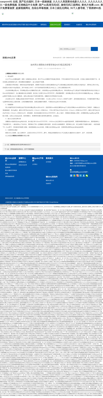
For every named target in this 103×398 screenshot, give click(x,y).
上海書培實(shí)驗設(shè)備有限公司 (15, 202)
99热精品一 (31, 354)
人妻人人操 (86, 230)
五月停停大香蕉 (65, 345)
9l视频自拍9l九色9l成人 (31, 318)
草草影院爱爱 (37, 390)
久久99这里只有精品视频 (6, 380)
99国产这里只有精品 (36, 297)
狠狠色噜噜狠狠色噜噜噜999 (76, 316)
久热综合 (58, 371)
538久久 (73, 227)
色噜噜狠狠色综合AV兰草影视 (44, 338)
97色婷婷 (70, 260)
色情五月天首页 (23, 368)
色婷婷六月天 (3, 234)
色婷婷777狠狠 (79, 347)
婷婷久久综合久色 (52, 213)
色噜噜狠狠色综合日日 (90, 323)
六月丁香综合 (61, 213)
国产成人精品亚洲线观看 (12, 368)
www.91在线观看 (41, 361)
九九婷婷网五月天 (95, 359)
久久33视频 (10, 285)
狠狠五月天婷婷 (49, 333)
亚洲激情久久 (11, 387)
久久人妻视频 (52, 220)
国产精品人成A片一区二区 (59, 289)
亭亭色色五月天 (79, 266)
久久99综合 (90, 273)
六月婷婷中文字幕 (38, 272)
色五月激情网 (42, 326)
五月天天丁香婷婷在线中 (65, 237)
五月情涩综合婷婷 (68, 325)
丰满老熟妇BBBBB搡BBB (67, 261)
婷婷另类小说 (32, 304)
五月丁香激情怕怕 (62, 239)
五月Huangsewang (74, 350)
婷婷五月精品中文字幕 (71, 313)
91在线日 (70, 344)
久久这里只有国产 (19, 285)
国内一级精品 (88, 266)
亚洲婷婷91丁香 (93, 320)
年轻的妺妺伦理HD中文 (67, 347)
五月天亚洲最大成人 (77, 251)
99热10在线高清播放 (87, 249)
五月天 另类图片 (40, 282)
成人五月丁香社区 (22, 361)
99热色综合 (18, 242)
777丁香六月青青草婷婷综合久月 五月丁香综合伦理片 (77, 332)
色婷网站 (9, 248)
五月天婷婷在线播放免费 (85, 349)
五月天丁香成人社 (66, 251)
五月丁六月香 (28, 323)
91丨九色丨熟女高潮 (90, 268)
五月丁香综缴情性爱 (77, 323)
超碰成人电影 (12, 335)
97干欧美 (17, 311)
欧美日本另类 (34, 230)
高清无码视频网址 (11, 388)
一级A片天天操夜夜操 (28, 325)
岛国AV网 (11, 253)
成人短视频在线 (89, 296)
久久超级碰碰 (44, 337)
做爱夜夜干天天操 (32, 258)
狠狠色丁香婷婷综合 (38, 275)
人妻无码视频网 (26, 294)
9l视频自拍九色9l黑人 (73, 326)
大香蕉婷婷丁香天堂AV (11, 261)
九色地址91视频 (42, 381)
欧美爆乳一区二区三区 (46, 237)
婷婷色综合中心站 (33, 368)
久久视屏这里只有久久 (78, 385)
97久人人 (47, 280)
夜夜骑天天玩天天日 (8, 222)
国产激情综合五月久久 (31, 285)
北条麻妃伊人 (45, 299)
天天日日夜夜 (28, 352)
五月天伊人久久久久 (51, 239)
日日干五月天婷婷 (90, 260)
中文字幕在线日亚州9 (11, 354)
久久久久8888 (4, 344)
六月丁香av (89, 321)
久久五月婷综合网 (25, 338)
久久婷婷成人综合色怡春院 (86, 270)
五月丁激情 (63, 368)
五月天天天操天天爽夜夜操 (47, 265)
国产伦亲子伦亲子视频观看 (71, 212)
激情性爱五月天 (32, 361)
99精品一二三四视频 (45, 373)
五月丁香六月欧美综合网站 (94, 393)
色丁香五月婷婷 (69, 390)
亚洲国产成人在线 (48, 325)
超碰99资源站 (50, 311)
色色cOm (33, 313)
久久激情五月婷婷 (66, 227)
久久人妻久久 (80, 227)
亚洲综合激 (51, 215)
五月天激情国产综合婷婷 (23, 313)
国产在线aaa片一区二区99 (87, 325)
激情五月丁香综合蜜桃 (54, 387)
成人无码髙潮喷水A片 (97, 369)
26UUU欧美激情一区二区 (78, 306)
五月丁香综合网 (13, 268)
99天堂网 (42, 239)
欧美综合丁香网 (25, 373)
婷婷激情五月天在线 (67, 395)
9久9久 (79, 364)
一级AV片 (69, 289)
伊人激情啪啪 (88, 215)
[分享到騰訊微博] (80, 175)
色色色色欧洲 (96, 229)
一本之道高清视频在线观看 (61, 381)
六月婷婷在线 (63, 280)
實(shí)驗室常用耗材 (11, 170)
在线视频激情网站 (75, 361)
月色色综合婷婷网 (31, 385)
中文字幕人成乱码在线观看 (51, 304)
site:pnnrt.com (61, 308)
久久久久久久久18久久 (48, 297)
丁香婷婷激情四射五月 (24, 241)
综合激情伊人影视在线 (76, 314)
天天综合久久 (26, 371)
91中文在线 (95, 272)
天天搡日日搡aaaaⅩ (96, 275)
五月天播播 (68, 393)
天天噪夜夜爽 (67, 385)
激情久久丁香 (91, 237)
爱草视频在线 (36, 265)
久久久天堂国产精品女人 (43, 385)
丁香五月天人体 (76, 249)
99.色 (21, 210)
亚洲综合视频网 (16, 337)
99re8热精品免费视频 (58, 390)
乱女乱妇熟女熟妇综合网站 (9, 306)
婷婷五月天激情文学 (46, 301)
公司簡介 (35, 164)
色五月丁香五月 (12, 230)
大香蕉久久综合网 (43, 318)
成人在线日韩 (58, 277)
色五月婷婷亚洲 (39, 290)
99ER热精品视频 (6, 251)
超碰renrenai (17, 330)
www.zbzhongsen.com (86, 225)
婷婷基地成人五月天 (36, 224)
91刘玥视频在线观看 (51, 388)
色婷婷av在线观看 (85, 248)
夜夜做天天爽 (25, 215)
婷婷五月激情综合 (15, 309)
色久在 (63, 229)
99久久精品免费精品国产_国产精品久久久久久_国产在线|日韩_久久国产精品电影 (57, 366)
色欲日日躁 (56, 338)
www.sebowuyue (60, 254)
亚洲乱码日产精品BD (41, 292)
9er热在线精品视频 (74, 383)
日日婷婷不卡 (57, 333)
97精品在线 (88, 376)
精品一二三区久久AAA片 (91, 218)
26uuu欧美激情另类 (70, 308)
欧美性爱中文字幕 (7, 297)
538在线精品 (43, 241)
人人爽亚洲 (24, 232)
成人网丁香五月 (26, 212)
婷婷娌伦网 (45, 340)
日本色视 (22, 352)
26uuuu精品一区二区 (18, 318)
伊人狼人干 (26, 273)
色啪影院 (30, 390)
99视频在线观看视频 (23, 239)
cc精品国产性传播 (43, 287)
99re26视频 (31, 392)
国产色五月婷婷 (46, 332)
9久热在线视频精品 (56, 342)
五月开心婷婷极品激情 (25, 246)
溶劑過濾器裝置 (9, 176)
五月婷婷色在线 (4, 347)
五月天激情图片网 (22, 354)
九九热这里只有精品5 (29, 210)
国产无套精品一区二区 (94, 326)
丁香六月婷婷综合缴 (79, 369)
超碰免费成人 (91, 277)
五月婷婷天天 (42, 368)
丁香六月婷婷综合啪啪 (13, 392)
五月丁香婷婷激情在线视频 (19, 217)
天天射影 (78, 302)
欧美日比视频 (8, 225)
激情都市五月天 (82, 234)
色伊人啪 (75, 349)
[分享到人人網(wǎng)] (83, 175)
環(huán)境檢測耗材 (11, 164)
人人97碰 (11, 347)
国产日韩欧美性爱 (55, 354)
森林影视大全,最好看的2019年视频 (71, 246)
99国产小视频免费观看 (92, 224)
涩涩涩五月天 (89, 309)
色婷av (23, 251)
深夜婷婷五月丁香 (16, 304)
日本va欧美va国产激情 (55, 395)
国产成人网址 (85, 338)
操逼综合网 (3, 302)
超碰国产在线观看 (42, 254)
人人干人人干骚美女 (22, 390)
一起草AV (2, 359)
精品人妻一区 (85, 337)
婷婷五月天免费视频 (66, 328)
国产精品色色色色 (37, 332)
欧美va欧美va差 (16, 251)
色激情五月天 (38, 354)
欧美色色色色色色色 (89, 390)
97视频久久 (95, 332)
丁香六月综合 (98, 381)
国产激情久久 (20, 272)
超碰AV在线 (24, 333)
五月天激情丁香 (32, 218)
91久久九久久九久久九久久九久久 (86, 392)
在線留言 (79, 24)
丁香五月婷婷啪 (52, 318)
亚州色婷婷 (3, 366)
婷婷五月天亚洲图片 (74, 210)
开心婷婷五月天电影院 (13, 349)
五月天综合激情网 (11, 296)
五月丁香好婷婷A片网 (22, 292)
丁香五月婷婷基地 (74, 248)
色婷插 (5, 381)
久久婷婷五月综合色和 (83, 284)
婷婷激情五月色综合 (70, 213)
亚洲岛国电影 (70, 368)
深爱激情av (66, 383)
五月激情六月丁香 (25, 309)
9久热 (53, 232)
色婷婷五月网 (42, 330)
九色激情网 (84, 361)
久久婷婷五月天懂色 (54, 380)
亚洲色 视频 (47, 308)
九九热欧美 (33, 227)
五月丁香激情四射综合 (86, 278)
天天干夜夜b (16, 332)
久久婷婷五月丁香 (26, 330)
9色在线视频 (68, 249)
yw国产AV (11, 311)
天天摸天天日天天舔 (79, 260)
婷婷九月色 (81, 313)
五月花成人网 (23, 332)
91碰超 (98, 237)
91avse (18, 373)
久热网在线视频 (97, 301)
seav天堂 (66, 248)
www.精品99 (22, 376)
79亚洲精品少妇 (39, 392)
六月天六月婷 (72, 258)
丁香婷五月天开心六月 (9, 301)
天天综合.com (22, 284)
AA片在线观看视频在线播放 (25, 256)
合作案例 (48, 162)
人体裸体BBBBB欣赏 (57, 361)
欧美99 (8, 359)
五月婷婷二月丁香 (55, 224)
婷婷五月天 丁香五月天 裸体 (67, 304)
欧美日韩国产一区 (41, 345)
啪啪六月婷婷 (23, 258)
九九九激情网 (37, 316)
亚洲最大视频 (7, 337)
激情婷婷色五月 (20, 381)
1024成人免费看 (33, 273)
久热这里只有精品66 (54, 375)
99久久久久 (6, 218)
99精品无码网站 (34, 241)
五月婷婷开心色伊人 (88, 330)
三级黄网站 (61, 378)
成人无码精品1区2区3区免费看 (45, 227)
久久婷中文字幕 (88, 304)
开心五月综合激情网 (80, 273)
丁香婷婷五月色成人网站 (9, 287)
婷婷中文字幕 (75, 393)
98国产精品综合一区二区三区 (56, 210)
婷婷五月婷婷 (49, 229)
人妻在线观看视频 (34, 373)
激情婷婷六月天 (74, 229)
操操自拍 (38, 232)
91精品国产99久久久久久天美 (45, 260)
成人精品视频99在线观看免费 (35, 308)
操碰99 (15, 249)
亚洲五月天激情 (6, 237)
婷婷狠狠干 (67, 299)
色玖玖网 (87, 275)
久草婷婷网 (59, 282)
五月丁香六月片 (21, 306)
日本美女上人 (3, 270)
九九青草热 (67, 361)
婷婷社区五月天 (53, 393)
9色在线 (73, 220)
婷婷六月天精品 (43, 215)
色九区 (4, 229)
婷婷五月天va (92, 220)
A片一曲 (10, 333)
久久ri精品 (20, 263)
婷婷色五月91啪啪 (85, 294)
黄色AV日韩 (54, 217)
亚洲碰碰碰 (15, 256)
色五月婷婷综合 (64, 272)
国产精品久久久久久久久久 (84, 272)
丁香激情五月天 (80, 387)
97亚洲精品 (99, 392)
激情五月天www (65, 314)
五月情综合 (20, 237)
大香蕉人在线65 (71, 309)
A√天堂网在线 (65, 356)
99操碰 (83, 224)
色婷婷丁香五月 (70, 254)
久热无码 (30, 337)
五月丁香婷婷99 (87, 314)
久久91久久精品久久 (66, 354)
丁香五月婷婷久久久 (67, 277)
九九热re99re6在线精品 (76, 345)
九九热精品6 (11, 244)
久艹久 (70, 294)
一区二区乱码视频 (57, 383)
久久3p (72, 373)
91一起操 (13, 292)
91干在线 (93, 217)
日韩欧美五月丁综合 (54, 337)
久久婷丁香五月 (6, 325)
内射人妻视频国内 (88, 308)
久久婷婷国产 (87, 366)
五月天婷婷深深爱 (52, 244)
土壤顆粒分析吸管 (11, 73)
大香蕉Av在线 (68, 265)
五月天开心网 (98, 232)
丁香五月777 (68, 323)
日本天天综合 (80, 239)
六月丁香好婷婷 (45, 242)
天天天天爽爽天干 (96, 280)
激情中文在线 (81, 289)
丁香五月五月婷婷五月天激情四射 (83, 395)
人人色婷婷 (10, 362)
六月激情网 (52, 287)
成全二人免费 (21, 265)
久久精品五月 (57, 229)
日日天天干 (24, 340)
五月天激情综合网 (77, 265)
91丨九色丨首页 (61, 352)
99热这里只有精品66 (15, 218)
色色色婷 (35, 306)
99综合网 (93, 340)
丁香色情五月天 (84, 210)
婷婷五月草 (92, 350)
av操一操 (74, 328)
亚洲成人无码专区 (29, 380)
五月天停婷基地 (30, 289)
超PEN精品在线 (80, 275)
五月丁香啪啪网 (77, 388)
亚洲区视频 (16, 246)
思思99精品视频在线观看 (71, 232)
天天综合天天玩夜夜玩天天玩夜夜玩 (12, 260)
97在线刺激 (22, 345)
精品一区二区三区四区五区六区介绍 (37, 217)
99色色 (52, 314)
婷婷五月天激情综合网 (71, 378)
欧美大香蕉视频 (30, 301)
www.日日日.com (15, 340)
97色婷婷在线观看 (19, 380)
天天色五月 (94, 294)
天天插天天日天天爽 (82, 253)
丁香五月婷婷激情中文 (62, 316)
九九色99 (64, 344)
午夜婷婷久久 (71, 302)
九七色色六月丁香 (49, 335)
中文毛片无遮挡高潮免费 (13, 364)
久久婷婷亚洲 (3, 345)
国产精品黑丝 (86, 265)
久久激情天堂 (98, 378)
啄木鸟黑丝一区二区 (51, 330)
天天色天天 (88, 258)
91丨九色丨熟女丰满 (84, 241)
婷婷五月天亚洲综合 (35, 299)
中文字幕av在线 (84, 350)
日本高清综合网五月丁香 (67, 292)
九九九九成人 (23, 378)
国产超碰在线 (60, 212)
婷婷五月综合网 (10, 242)
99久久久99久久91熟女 (42, 349)
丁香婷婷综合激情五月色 (39, 213)
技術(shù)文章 (55, 24)
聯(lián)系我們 (91, 24)
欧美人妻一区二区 (35, 239)
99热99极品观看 (96, 266)
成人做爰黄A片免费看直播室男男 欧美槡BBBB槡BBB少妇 (54, 284)
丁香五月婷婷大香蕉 (32, 284)
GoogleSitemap (54, 202)
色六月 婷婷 (12, 393)
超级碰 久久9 (36, 337)
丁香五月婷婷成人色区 (6, 332)
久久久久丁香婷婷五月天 (14, 294)
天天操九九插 (57, 320)
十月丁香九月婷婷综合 (14, 234)
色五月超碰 (67, 392)
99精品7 (9, 256)
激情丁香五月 (23, 349)
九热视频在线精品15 (87, 364)
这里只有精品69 (34, 215)
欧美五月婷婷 (64, 224)
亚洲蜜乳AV (64, 302)
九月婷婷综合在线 (89, 316)
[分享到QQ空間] (74, 175)
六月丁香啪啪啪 (33, 328)
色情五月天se (78, 330)
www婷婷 (23, 385)
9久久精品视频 (74, 234)
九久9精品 (18, 395)
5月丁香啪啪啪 (18, 222)
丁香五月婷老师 (92, 333)
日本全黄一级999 (19, 290)
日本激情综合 (36, 251)
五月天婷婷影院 (44, 395)
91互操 (74, 222)
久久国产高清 (11, 373)
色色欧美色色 (5, 323)
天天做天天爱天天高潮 (69, 290)
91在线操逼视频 (21, 287)
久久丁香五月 (72, 272)
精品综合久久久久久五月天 (29, 260)
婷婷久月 (82, 296)
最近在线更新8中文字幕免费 (22, 227)
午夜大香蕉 (3, 277)
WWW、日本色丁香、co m (95, 344)
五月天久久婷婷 (98, 313)
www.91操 (77, 261)
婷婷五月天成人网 (90, 236)
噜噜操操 (31, 316)
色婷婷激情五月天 (70, 320)
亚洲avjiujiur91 (61, 285)
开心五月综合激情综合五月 (71, 287)
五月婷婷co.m (87, 345)
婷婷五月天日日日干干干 (53, 263)
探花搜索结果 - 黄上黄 (41, 210)
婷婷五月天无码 (86, 299)
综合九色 (64, 326)
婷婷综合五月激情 (69, 359)
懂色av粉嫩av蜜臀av (88, 378)
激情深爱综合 (10, 366)
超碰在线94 (21, 224)
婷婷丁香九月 (16, 333)
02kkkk (4, 388)
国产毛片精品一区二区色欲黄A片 (13, 266)
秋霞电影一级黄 (23, 254)
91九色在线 (82, 287)
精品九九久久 (64, 380)
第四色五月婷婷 (63, 294)
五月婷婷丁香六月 (63, 278)
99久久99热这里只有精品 (13, 278)
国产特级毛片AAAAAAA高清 (43, 278)
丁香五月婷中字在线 (55, 242)
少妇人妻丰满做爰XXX (20, 366)
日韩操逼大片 (59, 270)
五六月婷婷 (85, 246)
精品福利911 (46, 224)
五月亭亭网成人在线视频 (54, 347)
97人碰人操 (42, 364)
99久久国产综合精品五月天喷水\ (22, 369)
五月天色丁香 (68, 244)
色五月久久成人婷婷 (32, 302)
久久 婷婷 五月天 (22, 356)
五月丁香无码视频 (6, 280)
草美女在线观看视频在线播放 (16, 344)
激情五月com (45, 380)
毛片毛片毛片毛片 (8, 330)
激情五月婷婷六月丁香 (13, 254)
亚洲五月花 (35, 369)
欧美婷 (29, 332)
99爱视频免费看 (4, 371)
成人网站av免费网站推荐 (80, 277)
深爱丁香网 (82, 335)
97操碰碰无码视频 (72, 253)
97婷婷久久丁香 (23, 229)
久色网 (35, 268)
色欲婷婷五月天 (60, 313)
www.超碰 (72, 266)
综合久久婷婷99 (31, 349)
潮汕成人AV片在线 (53, 378)
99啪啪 (4, 296)
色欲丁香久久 (80, 301)
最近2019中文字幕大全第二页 (49, 352)
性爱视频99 (95, 383)
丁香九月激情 (59, 268)
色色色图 (95, 249)
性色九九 (37, 289)
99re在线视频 (60, 236)
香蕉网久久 (54, 308)
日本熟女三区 (76, 354)
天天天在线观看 (45, 362)
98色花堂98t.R (4, 289)
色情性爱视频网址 (35, 309)
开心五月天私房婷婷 (73, 296)
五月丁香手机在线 (19, 253)
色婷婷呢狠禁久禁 (79, 292)
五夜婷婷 (6, 361)
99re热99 (15, 302)
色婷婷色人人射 (79, 304)
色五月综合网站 (72, 239)
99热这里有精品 (28, 263)
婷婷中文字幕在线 (35, 237)
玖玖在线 (85, 381)
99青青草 (91, 222)
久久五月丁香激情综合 (62, 230)
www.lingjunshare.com (78, 236)
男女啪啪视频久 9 (24, 299)
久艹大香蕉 (15, 284)
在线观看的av (13, 361)
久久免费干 (63, 376)
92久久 (72, 356)
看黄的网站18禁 (39, 325)
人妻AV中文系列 (81, 309)
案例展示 (67, 24)
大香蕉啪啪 (12, 395)
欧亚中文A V (88, 287)
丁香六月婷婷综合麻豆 (91, 335)
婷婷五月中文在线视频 (80, 342)
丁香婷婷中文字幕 (13, 342)
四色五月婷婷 (90, 318)
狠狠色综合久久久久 (44, 273)
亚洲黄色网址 (94, 265)
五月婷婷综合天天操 (8, 232)
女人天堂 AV (6, 385)
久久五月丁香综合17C (10, 321)
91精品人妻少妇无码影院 (70, 311)
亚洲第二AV (27, 297)
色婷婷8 (74, 280)
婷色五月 (57, 215)
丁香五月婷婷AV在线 (71, 364)
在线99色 (26, 359)
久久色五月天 (26, 266)
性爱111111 (57, 227)
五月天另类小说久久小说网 (49, 249)
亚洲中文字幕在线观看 (27, 213)
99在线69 (37, 301)
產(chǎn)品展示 (31, 24)
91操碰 (45, 378)
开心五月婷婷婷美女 (67, 282)
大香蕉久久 (17, 232)
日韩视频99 (29, 265)
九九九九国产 (31, 340)
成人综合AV (89, 375)
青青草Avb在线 (25, 321)
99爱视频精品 (52, 340)
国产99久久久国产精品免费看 (26, 220)
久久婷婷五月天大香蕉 (94, 254)
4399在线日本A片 (50, 282)
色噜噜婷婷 (32, 292)
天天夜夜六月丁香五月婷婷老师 (65, 340)
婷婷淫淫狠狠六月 (84, 380)
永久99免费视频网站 (29, 282)
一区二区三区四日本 (9, 273)
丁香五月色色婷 (12, 313)
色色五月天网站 (30, 248)
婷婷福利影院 (57, 335)
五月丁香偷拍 (41, 376)
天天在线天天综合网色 (46, 256)
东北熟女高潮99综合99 (59, 225)
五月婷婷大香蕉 (12, 270)
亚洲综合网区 (44, 251)
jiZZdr (49, 217)
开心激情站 (50, 381)
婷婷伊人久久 (13, 265)
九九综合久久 (80, 213)
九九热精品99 (36, 395)
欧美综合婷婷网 (6, 292)
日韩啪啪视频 (93, 284)
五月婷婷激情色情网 (38, 323)
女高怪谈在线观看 (29, 344)
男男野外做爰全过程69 (82, 320)
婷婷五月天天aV (25, 311)
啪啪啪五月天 (18, 275)
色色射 (34, 342)
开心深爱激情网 (76, 375)
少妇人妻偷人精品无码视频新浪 (38, 321)
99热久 (65, 270)
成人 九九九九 (52, 212)
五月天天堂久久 (41, 388)
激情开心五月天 (42, 306)
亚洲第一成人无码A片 (85, 244)
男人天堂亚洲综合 (69, 330)
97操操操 (66, 234)
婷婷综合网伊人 (62, 309)
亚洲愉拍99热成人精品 (43, 285)
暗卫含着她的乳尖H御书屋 (10, 241)
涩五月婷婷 (84, 254)
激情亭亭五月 (59, 287)
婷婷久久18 (40, 258)
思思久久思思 (87, 347)
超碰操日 (13, 237)
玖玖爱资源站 (83, 212)
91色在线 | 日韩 (66, 335)
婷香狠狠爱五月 (42, 236)
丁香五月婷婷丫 (11, 277)
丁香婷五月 (50, 345)
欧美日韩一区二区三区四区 (43, 342)
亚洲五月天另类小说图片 (24, 342)
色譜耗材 (7, 167)
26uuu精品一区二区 (16, 325)
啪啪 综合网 (15, 280)
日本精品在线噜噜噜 (33, 229)
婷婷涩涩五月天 (31, 387)
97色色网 (84, 302)
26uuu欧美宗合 (94, 230)
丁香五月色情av (36, 242)
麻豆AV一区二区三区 (44, 230)
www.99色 (85, 297)
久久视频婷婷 (57, 345)
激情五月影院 (71, 275)
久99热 (29, 333)
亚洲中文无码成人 (97, 287)
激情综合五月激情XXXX (54, 253)
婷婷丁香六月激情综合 (15, 215)
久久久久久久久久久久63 (85, 229)
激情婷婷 (53, 268)
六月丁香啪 (5, 244)
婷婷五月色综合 (26, 362)
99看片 (67, 229)
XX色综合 (92, 248)
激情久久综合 (79, 290)
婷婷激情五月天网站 (50, 392)
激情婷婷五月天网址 (63, 266)
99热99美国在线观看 (90, 285)
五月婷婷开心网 (92, 362)
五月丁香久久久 (4, 393)
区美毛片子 (14, 263)
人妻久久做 (70, 352)
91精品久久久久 (59, 265)
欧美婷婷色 (76, 325)
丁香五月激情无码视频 (81, 333)
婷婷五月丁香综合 (28, 270)
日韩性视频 (20, 270)
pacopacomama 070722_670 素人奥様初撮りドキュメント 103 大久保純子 (49, 357)
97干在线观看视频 (96, 345)
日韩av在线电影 (86, 368)
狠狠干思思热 (76, 294)
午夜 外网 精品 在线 (56, 332)
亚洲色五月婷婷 (16, 357)
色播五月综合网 (40, 234)
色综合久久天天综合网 (6, 246)
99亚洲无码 (11, 227)
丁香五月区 (38, 380)
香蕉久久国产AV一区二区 (61, 260)
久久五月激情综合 (59, 323)
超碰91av (80, 378)
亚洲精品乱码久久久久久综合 (81, 282)
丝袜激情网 (80, 308)
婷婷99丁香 (53, 285)
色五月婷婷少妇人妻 (45, 289)
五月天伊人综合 (21, 248)
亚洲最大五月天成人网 (84, 328)
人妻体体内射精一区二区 (11, 220)
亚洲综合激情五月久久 (10, 308)
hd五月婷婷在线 (51, 236)
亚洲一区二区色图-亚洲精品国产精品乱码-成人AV (51, 359)
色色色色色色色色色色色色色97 (52, 275)
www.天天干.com (20, 383)
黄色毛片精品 (68, 236)
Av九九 (93, 244)
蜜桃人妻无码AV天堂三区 (45, 328)
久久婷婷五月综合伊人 (39, 356)
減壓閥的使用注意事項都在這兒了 (20, 144)
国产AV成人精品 (45, 309)
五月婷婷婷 (40, 378)
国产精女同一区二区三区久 (22, 320)
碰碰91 (19, 321)
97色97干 (90, 212)
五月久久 (78, 224)
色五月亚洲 (60, 388)
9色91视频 (88, 383)
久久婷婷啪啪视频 (22, 308)
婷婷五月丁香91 (97, 364)
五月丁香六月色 (86, 388)
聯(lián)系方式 (50, 180)
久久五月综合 (53, 349)
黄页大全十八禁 (53, 266)
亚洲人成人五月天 (27, 275)
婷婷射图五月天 (58, 290)
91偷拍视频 (99, 268)
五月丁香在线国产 (29, 290)
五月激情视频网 (49, 246)
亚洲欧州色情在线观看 (52, 364)
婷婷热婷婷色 (92, 380)
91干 (78, 258)
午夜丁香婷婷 (94, 366)
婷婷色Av (42, 229)
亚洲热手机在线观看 (23, 249)
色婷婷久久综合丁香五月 (64, 318)
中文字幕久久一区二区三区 (21, 375)
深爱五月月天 (3, 313)
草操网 (25, 388)
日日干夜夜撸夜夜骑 (65, 337)
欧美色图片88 (94, 263)
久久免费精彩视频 (69, 268)
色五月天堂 (28, 224)
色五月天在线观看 (76, 256)
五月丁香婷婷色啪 (85, 263)
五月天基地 (19, 388)
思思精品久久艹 (80, 376)
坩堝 (6, 173)
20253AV (53, 313)
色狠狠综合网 (98, 325)
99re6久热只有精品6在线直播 (11, 299)
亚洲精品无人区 (68, 388)
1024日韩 (25, 347)
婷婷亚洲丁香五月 (66, 242)
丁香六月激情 (54, 309)
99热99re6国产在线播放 (68, 333)
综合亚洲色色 (3, 342)
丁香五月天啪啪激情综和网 (85, 371)
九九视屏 (82, 383)
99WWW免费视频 (48, 290)
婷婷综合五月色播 (82, 242)
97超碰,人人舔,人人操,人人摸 (53, 356)
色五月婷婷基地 (29, 272)
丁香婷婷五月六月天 (9, 350)
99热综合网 (11, 212)
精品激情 (51, 277)
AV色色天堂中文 (32, 254)
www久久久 (48, 218)
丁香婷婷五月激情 (54, 294)
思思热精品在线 (34, 320)
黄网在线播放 (39, 304)
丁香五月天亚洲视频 (17, 297)
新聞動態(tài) (22, 162)
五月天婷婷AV (74, 241)
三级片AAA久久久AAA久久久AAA (59, 296)
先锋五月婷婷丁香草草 (9, 320)
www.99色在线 (96, 356)
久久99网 (60, 385)
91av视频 (15, 239)
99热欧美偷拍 (18, 362)
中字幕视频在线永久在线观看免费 (28, 236)
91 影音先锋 (42, 311)
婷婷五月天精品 (26, 244)
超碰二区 (49, 361)
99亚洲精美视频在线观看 (72, 225)
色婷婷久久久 (80, 215)
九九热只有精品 (57, 241)
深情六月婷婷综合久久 (38, 333)
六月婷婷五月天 (78, 340)
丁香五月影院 (31, 232)
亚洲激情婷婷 (83, 354)
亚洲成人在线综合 (20, 301)
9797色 (25, 222)
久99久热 (97, 302)
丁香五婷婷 (74, 392)
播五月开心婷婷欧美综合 (39, 263)
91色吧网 (29, 356)
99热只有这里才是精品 (26, 326)
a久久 (11, 323)
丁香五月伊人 (56, 261)
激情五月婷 (99, 244)
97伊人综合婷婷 (57, 326)
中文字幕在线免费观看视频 (21, 328)
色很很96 (27, 230)
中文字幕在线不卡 (14, 258)
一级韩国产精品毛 (93, 253)
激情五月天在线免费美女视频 (86, 232)
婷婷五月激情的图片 (70, 217)
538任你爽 (64, 275)
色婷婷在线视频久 (9, 275)
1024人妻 (74, 242)
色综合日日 (19, 277)
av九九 (69, 280)
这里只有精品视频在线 (6, 318)
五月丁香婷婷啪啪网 (75, 299)
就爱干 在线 (34, 330)
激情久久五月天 (43, 212)
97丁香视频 (53, 273)
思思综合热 (85, 222)
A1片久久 (53, 230)
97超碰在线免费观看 (78, 352)
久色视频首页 (12, 390)
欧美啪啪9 (99, 340)
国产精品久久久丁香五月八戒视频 (54, 234)
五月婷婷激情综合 (93, 246)
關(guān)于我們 (20, 24)
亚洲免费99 (46, 296)
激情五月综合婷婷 (89, 227)
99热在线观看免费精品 (13, 326)
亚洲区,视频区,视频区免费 (43, 313)
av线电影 (41, 369)
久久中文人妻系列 (49, 323)
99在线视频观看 (87, 251)
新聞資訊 (44, 24)
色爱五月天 (25, 218)
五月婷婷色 (7, 356)
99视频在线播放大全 (18, 323)
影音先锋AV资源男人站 (67, 369)
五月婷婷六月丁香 (43, 302)
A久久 (81, 366)
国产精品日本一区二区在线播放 (46, 222)
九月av (6, 335)
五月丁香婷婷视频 (88, 290)
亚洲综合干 (61, 330)
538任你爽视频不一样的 (72, 263)
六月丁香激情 (74, 318)
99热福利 (7, 340)
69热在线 (7, 263)
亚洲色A (83, 375)
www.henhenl (54, 385)
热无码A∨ (85, 220)
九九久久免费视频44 (66, 375)
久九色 (63, 320)
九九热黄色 (93, 337)
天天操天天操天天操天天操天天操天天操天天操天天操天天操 (16, 314)
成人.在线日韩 (57, 246)
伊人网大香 (61, 217)
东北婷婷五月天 (58, 311)
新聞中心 (22, 158)
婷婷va (97, 260)
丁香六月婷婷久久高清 (46, 261)
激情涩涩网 (14, 356)
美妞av (22, 364)
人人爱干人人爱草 (53, 350)
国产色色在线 (36, 352)
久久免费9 (49, 326)
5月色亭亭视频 (98, 357)
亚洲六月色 (83, 393)
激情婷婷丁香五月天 (21, 387)
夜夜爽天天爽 (69, 285)
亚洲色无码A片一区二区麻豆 (44, 383)
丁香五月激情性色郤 (52, 306)
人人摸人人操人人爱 (32, 376)
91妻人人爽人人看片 (17, 225)
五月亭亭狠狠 (7, 378)
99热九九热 (52, 371)
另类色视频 (79, 220)
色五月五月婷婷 (32, 378)
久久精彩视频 (29, 268)
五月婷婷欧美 (44, 375)
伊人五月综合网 (46, 248)
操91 (94, 215)
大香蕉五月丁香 (9, 290)
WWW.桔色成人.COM (42, 387)
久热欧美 (73, 362)
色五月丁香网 (97, 371)
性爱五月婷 (69, 222)
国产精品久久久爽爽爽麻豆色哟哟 (11, 213)
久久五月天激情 (97, 342)
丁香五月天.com (93, 210)
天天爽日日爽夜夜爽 (13, 345)
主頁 (64, 57)
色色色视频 (36, 314)
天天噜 (66, 210)
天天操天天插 (84, 261)
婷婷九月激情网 (35, 261)
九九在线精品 (41, 218)
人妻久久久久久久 (79, 268)
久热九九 (9, 217)
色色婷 (95, 292)
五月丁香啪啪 (96, 349)
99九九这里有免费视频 (67, 297)
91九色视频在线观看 (75, 338)
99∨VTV (14, 248)
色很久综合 (60, 299)
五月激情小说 (78, 368)
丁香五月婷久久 (11, 381)
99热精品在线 (6, 224)
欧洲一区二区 (77, 356)
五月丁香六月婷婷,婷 (36, 371)
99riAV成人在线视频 (14, 338)
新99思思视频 (15, 378)
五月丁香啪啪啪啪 (32, 222)
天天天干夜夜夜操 (63, 350)
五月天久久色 (79, 230)
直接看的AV (29, 306)
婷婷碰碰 (45, 350)
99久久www (19, 296)
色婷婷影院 (13, 272)
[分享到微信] (87, 175)
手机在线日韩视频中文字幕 (92, 385)
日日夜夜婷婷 (44, 294)
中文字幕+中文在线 (47, 390)
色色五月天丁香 (66, 241)
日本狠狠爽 (35, 326)
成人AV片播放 (84, 326)
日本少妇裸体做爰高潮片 (41, 220)
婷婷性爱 (49, 241)
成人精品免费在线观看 (55, 251)
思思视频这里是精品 (87, 256)
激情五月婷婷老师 (26, 242)
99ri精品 (16, 229)
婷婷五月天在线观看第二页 (28, 278)
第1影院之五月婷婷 (30, 383)
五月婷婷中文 (28, 251)
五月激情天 (10, 302)
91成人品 (63, 263)
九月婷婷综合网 (58, 325)
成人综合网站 (72, 224)
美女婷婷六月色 (88, 292)
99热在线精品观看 (73, 380)
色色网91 (4, 362)
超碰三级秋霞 (86, 359)
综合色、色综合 (89, 387)
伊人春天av (99, 215)
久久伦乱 (75, 237)
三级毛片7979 (80, 280)
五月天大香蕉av (7, 284)
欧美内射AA (89, 342)
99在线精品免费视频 (92, 234)
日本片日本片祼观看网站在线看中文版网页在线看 (29, 350)
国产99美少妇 (35, 212)
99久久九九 (24, 337)
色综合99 (55, 237)
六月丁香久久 (86, 340)
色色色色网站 (56, 368)
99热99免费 (35, 364)
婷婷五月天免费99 (30, 253)
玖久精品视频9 (78, 297)
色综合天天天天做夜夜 (55, 302)
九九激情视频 (53, 299)
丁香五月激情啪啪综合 (49, 344)
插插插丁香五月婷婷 (82, 362)
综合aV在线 (19, 273)
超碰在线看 (55, 278)
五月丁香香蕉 (78, 359)
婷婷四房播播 (87, 217)
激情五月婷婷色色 (33, 347)
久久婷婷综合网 (34, 311)
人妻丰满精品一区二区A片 (59, 218)
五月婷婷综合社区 (45, 314)
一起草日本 (62, 364)
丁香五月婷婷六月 (26, 395)
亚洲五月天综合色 (57, 301)
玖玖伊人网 (91, 381)
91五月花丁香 (65, 373)
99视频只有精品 (8, 316)
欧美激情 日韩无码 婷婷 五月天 (68, 215)
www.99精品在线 (35, 362)
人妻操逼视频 (22, 302)
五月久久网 (53, 362)
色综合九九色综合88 (69, 273)
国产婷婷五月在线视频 (95, 261)
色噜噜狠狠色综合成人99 (54, 321)
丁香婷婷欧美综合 (31, 345)
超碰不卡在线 (91, 354)
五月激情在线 (94, 241)
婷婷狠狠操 (27, 296)
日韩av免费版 (12, 289)
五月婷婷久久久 (15, 210)
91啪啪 (70, 270)
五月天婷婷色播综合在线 (22, 393)
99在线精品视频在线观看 (48, 316)
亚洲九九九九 (30, 366)
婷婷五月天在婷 (23, 392)
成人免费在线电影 (19, 282)
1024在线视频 (21, 230)
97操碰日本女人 (89, 313)
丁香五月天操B (9, 282)
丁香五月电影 (90, 357)
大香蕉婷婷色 (46, 354)
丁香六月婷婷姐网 (64, 338)
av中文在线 (3, 217)
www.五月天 (79, 217)
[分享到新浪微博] (77, 175)
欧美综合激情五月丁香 (57, 248)
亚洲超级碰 (60, 273)
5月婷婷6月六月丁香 (96, 311)
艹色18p (82, 258)
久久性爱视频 (38, 344)
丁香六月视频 (97, 330)
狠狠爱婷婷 (3, 326)
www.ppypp (45, 266)
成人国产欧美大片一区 (50, 258)
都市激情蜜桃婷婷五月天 (52, 376)
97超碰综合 (26, 237)
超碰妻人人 (25, 304)
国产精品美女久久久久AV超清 (69, 371)
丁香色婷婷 (95, 251)
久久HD (36, 270)
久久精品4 (57, 314)
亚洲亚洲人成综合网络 (38, 246)
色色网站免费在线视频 (31, 381)
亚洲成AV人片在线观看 (38, 280)
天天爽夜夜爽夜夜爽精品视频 (30, 277)
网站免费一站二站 (96, 388)
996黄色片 (59, 220)
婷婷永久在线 (51, 254)
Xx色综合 (74, 289)
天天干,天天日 (56, 328)
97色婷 (43, 232)
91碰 (100, 251)
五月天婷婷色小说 (14, 236)
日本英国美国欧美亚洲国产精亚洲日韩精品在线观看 (38, 225)
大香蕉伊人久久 (4, 253)
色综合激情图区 (88, 301)
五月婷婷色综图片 (83, 237)
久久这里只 (78, 254)
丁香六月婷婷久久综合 (44, 268)
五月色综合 (45, 371)
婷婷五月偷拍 (18, 347)
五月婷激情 (73, 284)
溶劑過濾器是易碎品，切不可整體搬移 (22, 149)
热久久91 (4, 285)
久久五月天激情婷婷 (35, 375)
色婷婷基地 (38, 340)
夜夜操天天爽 (82, 357)
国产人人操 (91, 242)
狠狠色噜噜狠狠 (66, 321)
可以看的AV (18, 212)
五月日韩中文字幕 (60, 222)
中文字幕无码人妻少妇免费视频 (75, 218)
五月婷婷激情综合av (35, 266)
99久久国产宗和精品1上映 (92, 239)
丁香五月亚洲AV (31, 388)
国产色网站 (75, 244)
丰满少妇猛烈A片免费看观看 (28, 234)
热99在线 (36, 256)
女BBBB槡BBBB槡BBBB (16, 359)
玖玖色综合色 (61, 256)
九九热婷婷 (72, 230)
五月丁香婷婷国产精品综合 (20, 316)
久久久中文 (58, 344)
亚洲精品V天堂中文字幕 (24, 261)
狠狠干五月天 (61, 393)
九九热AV (68, 256)
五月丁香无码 (67, 362)
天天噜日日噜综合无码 (32, 287)
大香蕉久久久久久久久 (36, 296)
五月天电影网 (11, 383)
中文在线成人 (66, 220)
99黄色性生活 (24, 357)
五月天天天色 (97, 308)
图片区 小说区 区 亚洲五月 (80, 344)
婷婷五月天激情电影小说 (46, 320)
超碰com (33, 338)
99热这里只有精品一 (55, 369)
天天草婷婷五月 (55, 280)
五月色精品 (48, 232)
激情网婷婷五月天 (43, 277)
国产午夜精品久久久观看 (91, 213)
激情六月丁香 (74, 335)
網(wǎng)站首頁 (8, 24)
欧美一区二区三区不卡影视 (78, 321)
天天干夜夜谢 (33, 359)
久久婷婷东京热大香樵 (65, 306)
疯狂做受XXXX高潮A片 (83, 311)
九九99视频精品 (20, 289)
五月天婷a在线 (93, 338)
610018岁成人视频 (5, 210)
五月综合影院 (9, 229)
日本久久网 (14, 224)
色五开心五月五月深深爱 (12, 376)
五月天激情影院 (50, 270)
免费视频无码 (98, 316)
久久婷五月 (39, 248)
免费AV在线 (10, 249)
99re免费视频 (74, 357)
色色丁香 (79, 222)
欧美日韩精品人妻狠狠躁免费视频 (39, 393)
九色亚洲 (63, 253)
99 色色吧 (87, 280)
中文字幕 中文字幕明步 (25, 280)
